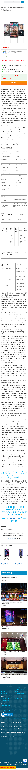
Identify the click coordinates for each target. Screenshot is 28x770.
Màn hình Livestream (13, 5)
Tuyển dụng (4, 693)
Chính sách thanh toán (21, 696)
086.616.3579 (14, 518)
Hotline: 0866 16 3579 (8, 767)
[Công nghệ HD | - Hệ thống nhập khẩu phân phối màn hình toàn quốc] (1, 2)
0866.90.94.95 (5, 700)
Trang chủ (3, 5)
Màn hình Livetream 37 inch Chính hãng (6, 562)
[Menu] (26, 1)
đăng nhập (11, 538)
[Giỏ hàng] (22, 2)
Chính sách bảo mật (20, 689)
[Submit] (19, 2)
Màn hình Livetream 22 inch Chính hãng (20, 562)
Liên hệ (3, 691)
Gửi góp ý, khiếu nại (20, 687)
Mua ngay (14, 83)
